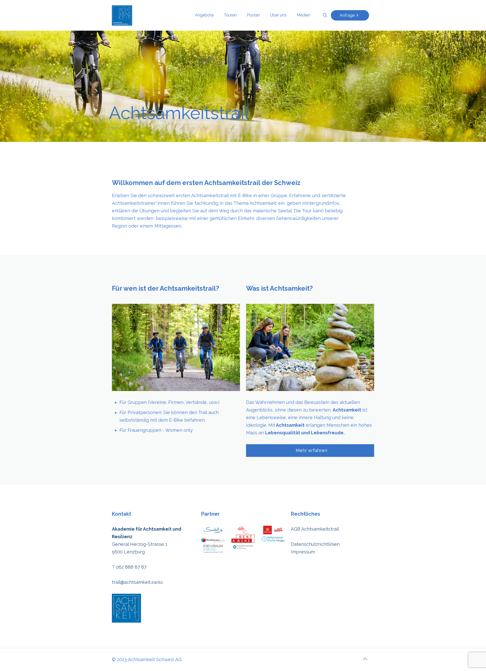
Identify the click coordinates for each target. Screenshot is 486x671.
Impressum (303, 551)
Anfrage (347, 15)
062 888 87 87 (131, 567)
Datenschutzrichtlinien (315, 544)
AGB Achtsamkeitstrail (315, 529)
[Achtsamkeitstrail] (122, 15)
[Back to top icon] (365, 659)
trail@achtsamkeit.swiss (137, 582)
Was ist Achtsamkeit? (279, 288)
